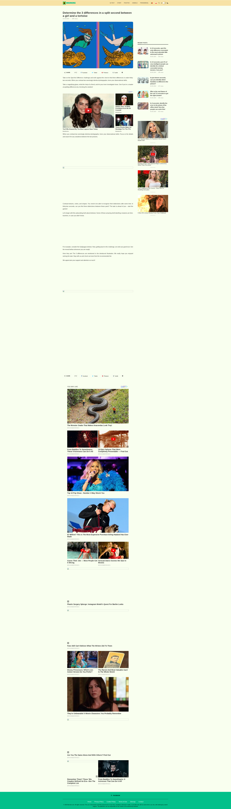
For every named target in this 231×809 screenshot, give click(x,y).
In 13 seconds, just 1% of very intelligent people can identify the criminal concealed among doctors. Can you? (159, 66)
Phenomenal (144, 3)
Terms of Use (123, 802)
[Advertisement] (98, 152)
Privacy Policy (99, 802)
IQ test (112, 3)
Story (119, 3)
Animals (135, 3)
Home (89, 802)
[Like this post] (76, 73)
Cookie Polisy (111, 802)
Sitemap (132, 802)
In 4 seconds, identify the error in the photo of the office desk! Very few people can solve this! (158, 106)
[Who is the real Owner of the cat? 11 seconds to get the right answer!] (143, 94)
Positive (127, 3)
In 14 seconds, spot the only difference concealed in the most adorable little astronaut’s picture (159, 51)
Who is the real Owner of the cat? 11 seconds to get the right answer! (159, 93)
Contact (141, 802)
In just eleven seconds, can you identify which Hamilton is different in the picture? (159, 81)
